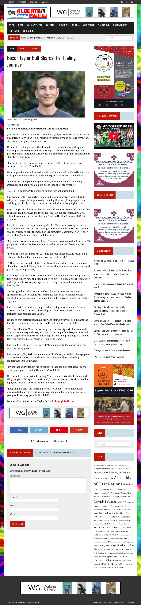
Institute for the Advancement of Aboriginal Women (112, 520)
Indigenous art (105, 517)
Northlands (106, 549)
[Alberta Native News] (27, 13)
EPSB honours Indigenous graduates (109, 357)
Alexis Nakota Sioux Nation (120, 469)
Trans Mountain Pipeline (103, 557)
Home (11, 24)
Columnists (88, 24)
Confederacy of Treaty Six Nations (115, 496)
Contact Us (28, 31)
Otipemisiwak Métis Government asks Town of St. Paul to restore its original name (113, 332)
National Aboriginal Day (111, 531)
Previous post (40, 441)
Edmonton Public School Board (107, 509)
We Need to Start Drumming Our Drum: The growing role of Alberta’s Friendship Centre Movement (112, 274)
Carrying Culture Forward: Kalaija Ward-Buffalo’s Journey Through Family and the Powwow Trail (111, 311)
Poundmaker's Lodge (115, 553)
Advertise (33, 2)
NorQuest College (108, 545)
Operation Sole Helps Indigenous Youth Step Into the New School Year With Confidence (112, 322)
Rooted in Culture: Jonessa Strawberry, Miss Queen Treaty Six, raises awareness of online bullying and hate (112, 297)
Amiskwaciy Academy (116, 472)
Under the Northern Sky (112, 564)
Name (13, 496)
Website (14, 514)
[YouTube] (132, 2)
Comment (15, 475)
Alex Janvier (99, 472)
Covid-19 (101, 501)
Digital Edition (120, 24)
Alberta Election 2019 (112, 465)
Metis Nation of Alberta (107, 527)
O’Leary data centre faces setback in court (112, 350)
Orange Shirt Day (101, 553)
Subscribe (22, 2)
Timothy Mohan (127, 553)
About (11, 2)
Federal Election (107, 513)
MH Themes (36, 602)
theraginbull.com (64, 401)
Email (13, 505)
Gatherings (103, 24)
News (20, 24)
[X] (122, 2)
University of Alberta (114, 567)
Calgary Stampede (100, 493)
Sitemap (131, 602)
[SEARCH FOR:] (119, 37)
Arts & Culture (34, 24)
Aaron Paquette (99, 465)
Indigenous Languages (120, 517)
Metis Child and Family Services (118, 524)
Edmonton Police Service (121, 506)
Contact (45, 2)
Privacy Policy (119, 602)
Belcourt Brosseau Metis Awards (115, 489)
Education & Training (69, 24)
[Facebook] (127, 2)
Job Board (14, 31)
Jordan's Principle (100, 524)
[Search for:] (114, 444)
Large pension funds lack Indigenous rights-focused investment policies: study (112, 342)
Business (50, 24)
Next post (59, 441)
